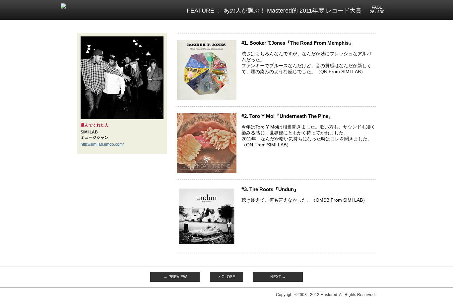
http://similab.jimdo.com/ (102, 144)
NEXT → (278, 277)
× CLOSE (226, 277)
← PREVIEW (175, 277)
